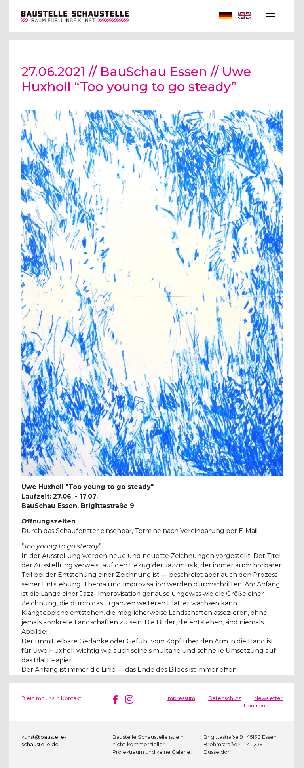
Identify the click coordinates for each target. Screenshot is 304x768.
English (244, 16)
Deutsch (225, 16)
